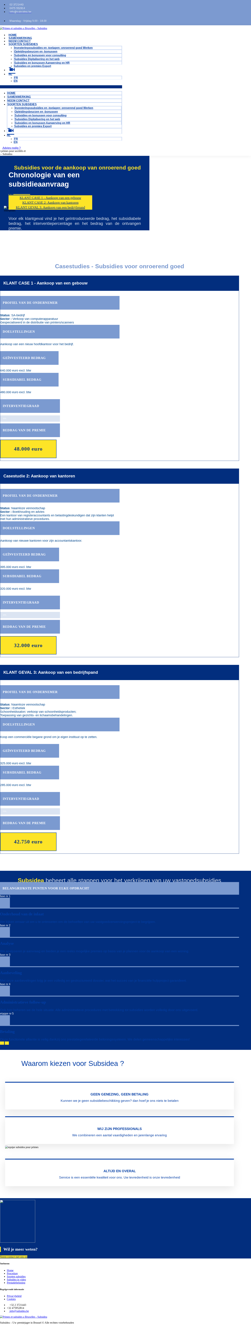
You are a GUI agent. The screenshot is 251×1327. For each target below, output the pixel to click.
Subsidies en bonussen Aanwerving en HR (42, 62)
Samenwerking (20, 38)
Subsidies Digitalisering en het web (37, 59)
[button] (61, 86)
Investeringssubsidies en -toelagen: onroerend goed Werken (53, 47)
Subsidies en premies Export (32, 66)
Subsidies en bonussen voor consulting (40, 55)
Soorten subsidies (23, 44)
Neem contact (20, 41)
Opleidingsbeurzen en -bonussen (35, 51)
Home (13, 34)
